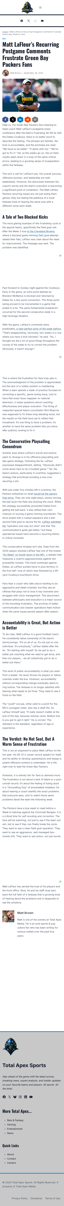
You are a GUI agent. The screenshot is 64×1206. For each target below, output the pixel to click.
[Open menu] (40, 7)
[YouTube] (42, 20)
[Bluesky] (35, 20)
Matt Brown (15, 73)
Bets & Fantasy (15, 1120)
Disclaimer (36, 1198)
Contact (11, 1158)
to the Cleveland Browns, (41, 231)
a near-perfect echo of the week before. (38, 328)
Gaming (11, 1124)
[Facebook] (21, 20)
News (10, 1133)
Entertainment (14, 1128)
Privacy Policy (20, 1198)
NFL (4, 38)
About (10, 1154)
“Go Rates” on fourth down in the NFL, (23, 554)
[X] (28, 20)
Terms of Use (52, 1198)
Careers (11, 1162)
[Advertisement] (32, 861)
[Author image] (5, 73)
